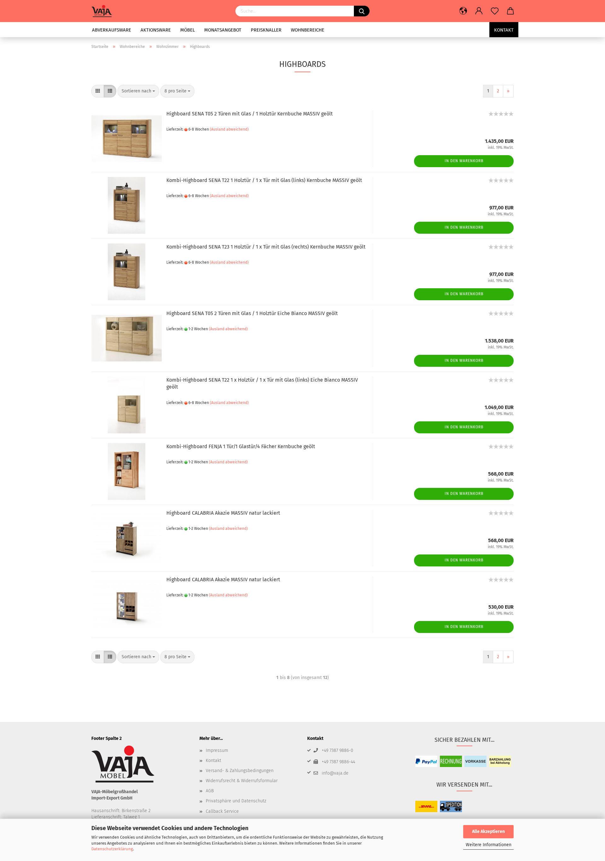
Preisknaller (266, 30)
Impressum (217, 750)
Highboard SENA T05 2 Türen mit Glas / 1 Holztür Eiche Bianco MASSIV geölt (252, 313)
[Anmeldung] (479, 11)
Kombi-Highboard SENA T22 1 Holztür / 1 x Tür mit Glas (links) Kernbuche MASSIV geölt (264, 180)
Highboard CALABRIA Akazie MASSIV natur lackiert (223, 513)
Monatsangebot (222, 30)
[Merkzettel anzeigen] (495, 11)
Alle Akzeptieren (488, 831)
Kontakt (504, 30)
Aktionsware (156, 30)
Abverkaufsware (111, 30)
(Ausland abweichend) (229, 129)
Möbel (187, 30)
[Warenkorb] (510, 11)
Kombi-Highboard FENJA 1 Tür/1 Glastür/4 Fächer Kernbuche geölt (240, 446)
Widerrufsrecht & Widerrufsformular (242, 780)
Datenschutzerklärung (112, 848)
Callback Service (222, 811)
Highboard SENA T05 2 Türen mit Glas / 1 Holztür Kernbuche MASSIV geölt (249, 114)
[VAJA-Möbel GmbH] (104, 11)
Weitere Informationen (488, 844)
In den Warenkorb (464, 161)
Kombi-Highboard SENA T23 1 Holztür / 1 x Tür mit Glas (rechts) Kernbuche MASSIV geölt (266, 247)
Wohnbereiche (307, 30)
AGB (210, 791)
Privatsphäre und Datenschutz (236, 801)
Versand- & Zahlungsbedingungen (240, 770)
